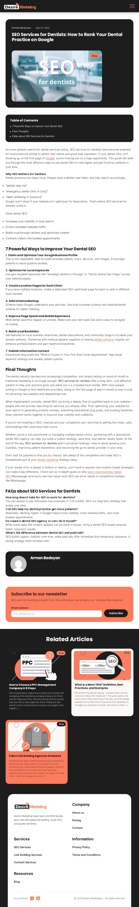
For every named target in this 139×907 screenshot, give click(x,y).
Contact (77, 827)
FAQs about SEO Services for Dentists (33, 136)
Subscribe (116, 613)
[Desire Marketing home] (20, 6)
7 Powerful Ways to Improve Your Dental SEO (37, 126)
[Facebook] (32, 898)
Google (50, 158)
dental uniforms (104, 339)
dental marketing (47, 459)
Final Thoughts (20, 131)
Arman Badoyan (45, 558)
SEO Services (22, 847)
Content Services (25, 862)
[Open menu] (132, 6)
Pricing (76, 820)
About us (78, 812)
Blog (17, 881)
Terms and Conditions (86, 854)
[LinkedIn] (38, 898)
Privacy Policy (81, 847)
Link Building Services (28, 854)
